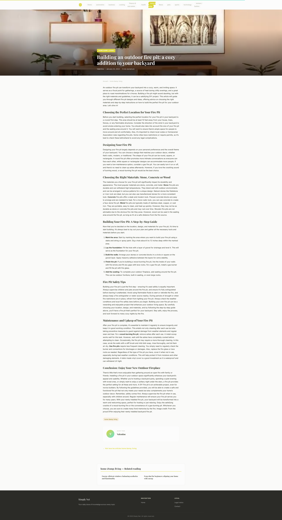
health (143, 5)
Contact (177, 506)
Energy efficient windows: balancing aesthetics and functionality (120, 477)
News (161, 5)
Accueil (105, 81)
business (112, 5)
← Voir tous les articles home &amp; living (120, 448)
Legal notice (178, 502)
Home (90, 5)
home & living (152, 4)
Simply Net (84, 499)
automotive (100, 5)
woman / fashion (198, 4)
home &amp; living (106, 50)
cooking (122, 5)
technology (188, 5)
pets (168, 5)
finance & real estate (131, 4)
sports (177, 5)
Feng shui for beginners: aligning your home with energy (161, 477)
